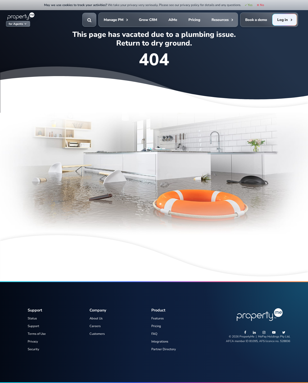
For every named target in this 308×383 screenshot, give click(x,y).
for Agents (16, 24)
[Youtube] (274, 333)
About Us (96, 318)
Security (33, 349)
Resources (220, 19)
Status (32, 318)
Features (157, 318)
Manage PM (113, 19)
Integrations (159, 341)
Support (33, 326)
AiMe (172, 19)
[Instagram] (264, 333)
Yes (250, 5)
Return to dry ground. (154, 43)
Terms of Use (37, 334)
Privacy (33, 341)
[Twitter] (283, 333)
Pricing (194, 19)
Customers (97, 334)
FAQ (154, 334)
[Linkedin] (254, 333)
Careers (95, 326)
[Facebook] (245, 333)
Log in (282, 19)
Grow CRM (148, 19)
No (262, 5)
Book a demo (256, 19)
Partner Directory (163, 349)
